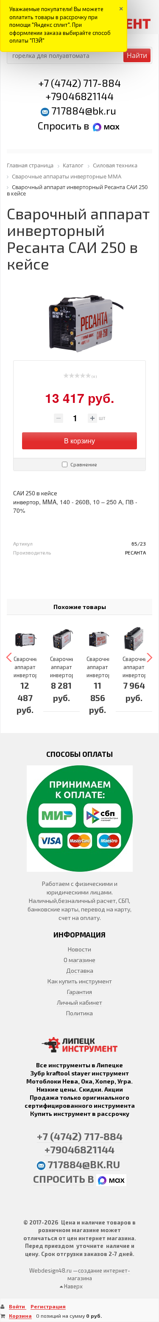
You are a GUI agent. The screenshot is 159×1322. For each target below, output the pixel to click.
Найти (137, 55)
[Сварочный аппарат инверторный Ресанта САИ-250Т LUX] (25, 639)
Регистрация (48, 1306)
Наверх (73, 1286)
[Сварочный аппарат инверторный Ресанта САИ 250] (97, 639)
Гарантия (79, 991)
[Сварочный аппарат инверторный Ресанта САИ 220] (134, 639)
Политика (79, 1013)
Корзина (20, 1316)
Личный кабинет (79, 1002)
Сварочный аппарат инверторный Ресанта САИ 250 (103, 675)
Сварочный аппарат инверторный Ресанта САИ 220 (140, 675)
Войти (17, 1306)
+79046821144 (79, 96)
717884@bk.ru (83, 110)
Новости (79, 949)
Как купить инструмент (79, 981)
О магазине (79, 959)
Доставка (79, 970)
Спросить (61, 125)
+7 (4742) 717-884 (79, 83)
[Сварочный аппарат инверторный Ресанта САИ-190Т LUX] (61, 639)
